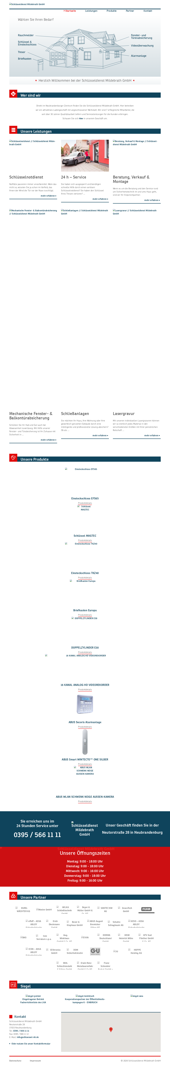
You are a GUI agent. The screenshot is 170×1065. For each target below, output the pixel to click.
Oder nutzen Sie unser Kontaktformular (30, 1044)
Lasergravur (124, 413)
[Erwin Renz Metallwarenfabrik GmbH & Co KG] (85, 965)
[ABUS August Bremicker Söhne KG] (95, 924)
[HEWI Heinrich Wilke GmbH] (126, 938)
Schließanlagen (75, 413)
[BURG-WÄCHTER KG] (23, 910)
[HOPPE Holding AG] (136, 951)
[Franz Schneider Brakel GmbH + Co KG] (105, 965)
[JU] (116, 951)
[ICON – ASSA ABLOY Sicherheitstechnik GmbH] (34, 952)
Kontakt (148, 10)
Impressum (35, 1060)
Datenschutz (15, 1060)
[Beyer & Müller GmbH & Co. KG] (85, 910)
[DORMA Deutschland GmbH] (105, 938)
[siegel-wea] (137, 996)
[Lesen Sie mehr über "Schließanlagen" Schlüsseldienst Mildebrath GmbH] (85, 308)
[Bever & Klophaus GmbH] (75, 923)
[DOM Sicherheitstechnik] (75, 951)
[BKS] (23, 937)
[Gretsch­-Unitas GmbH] (95, 952)
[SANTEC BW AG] (105, 910)
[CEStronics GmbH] (54, 951)
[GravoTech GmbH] (126, 910)
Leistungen (91, 10)
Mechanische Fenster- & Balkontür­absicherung (31, 415)
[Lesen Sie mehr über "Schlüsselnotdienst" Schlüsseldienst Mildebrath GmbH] (33, 156)
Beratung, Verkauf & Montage (131, 179)
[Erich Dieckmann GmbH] (54, 924)
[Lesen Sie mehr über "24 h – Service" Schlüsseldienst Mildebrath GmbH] (85, 156)
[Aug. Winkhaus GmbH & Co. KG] (64, 938)
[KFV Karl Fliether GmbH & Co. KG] (146, 938)
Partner (130, 10)
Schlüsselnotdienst (26, 177)
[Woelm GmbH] (44, 909)
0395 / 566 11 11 (37, 835)
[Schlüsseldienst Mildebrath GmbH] (31, 4)
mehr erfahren (48, 196)
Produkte (111, 10)
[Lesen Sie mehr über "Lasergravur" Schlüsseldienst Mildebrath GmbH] (137, 308)
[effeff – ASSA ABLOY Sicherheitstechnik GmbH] (34, 924)
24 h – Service (73, 177)
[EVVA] (85, 937)
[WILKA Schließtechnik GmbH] (64, 910)
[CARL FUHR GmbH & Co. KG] (146, 909)
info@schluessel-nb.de (28, 1037)
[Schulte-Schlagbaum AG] (116, 923)
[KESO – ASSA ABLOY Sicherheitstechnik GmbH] (136, 924)
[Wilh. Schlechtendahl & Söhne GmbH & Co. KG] (64, 965)
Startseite (70, 10)
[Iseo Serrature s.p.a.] (44, 937)
